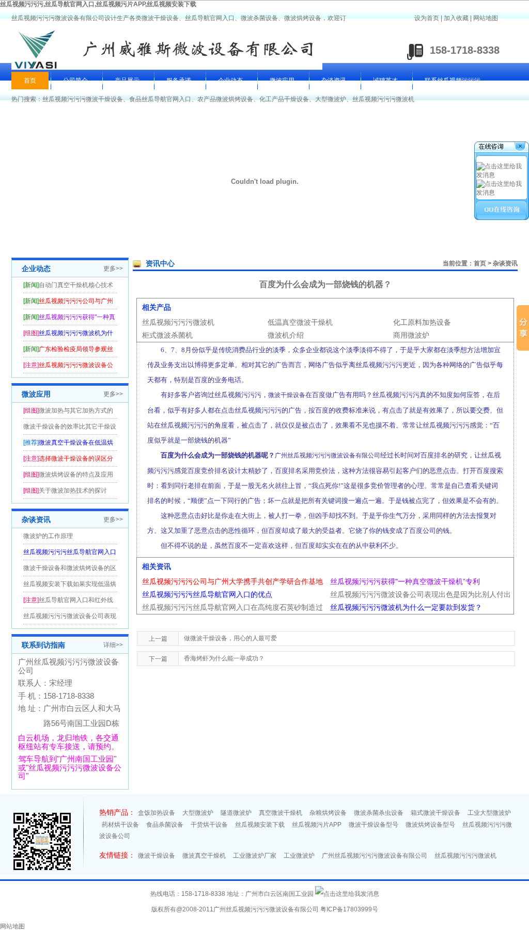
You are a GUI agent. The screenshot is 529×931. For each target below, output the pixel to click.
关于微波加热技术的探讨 (73, 490)
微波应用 (282, 80)
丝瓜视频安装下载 (260, 824)
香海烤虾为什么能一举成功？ (224, 658)
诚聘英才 (385, 80)
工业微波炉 (299, 855)
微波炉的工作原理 (48, 536)
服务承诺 (178, 80)
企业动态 (230, 80)
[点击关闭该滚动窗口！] (502, 148)
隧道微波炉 (236, 812)
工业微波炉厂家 (254, 855)
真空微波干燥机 (280, 812)
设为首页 (426, 18)
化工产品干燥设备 (284, 99)
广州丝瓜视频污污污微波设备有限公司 (374, 855)
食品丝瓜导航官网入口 (160, 99)
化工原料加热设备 (422, 322)
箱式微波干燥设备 (435, 812)
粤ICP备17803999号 (349, 909)
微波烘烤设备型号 (430, 824)
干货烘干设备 (209, 824)
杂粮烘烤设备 (328, 812)
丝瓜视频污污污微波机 (383, 99)
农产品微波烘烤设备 (225, 99)
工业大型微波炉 (489, 812)
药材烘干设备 (120, 824)
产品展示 (127, 80)
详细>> (113, 645)
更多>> (113, 268)
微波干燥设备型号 (373, 824)
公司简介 (75, 80)
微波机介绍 (286, 335)
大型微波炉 (330, 99)
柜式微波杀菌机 (167, 335)
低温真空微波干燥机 (300, 322)
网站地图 (485, 18)
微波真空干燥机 (204, 855)
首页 (30, 80)
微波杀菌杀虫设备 (378, 812)
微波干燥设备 (156, 855)
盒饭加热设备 (156, 812)
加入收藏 (456, 18)
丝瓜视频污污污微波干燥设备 (82, 99)
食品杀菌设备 (164, 824)
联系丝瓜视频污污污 (452, 80)
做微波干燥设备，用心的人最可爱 (230, 638)
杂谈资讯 (333, 80)
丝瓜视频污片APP (316, 824)
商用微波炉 (411, 335)
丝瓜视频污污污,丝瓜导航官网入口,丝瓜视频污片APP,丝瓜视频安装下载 (98, 4)
